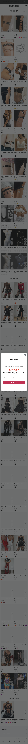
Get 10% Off (14, 382)
